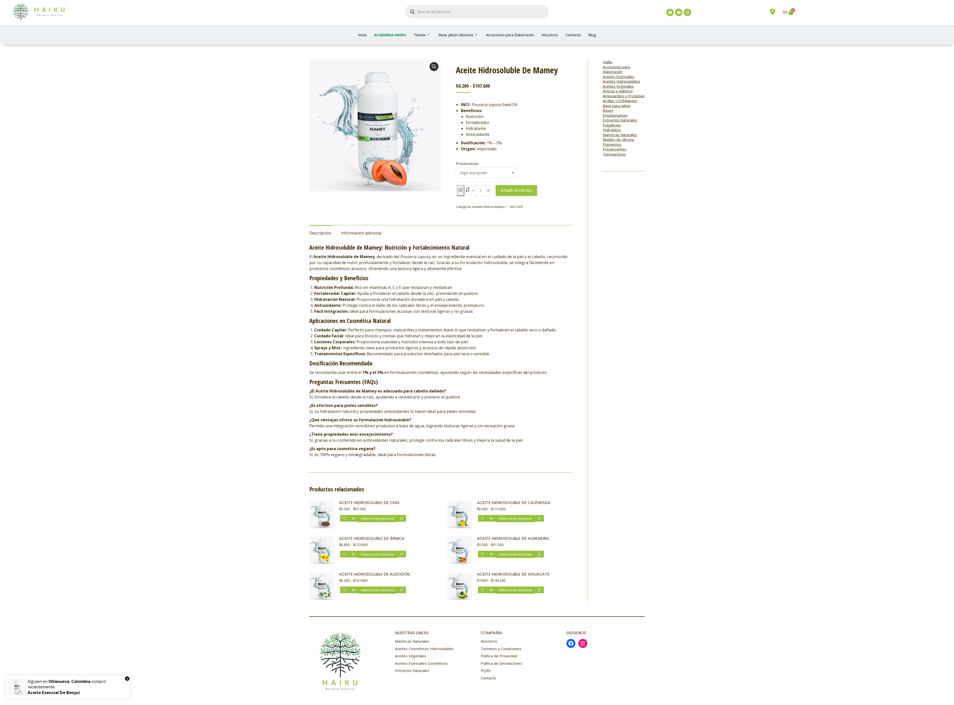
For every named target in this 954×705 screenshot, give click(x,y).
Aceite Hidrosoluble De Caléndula (513, 503)
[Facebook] (670, 12)
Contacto (573, 34)
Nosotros (550, 34)
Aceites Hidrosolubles (488, 206)
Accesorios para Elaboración (510, 34)
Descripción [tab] (320, 233)
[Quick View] (353, 518)
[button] (434, 66)
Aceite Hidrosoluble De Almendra (513, 538)
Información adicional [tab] (361, 233)
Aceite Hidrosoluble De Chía (369, 503)
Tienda (419, 34)
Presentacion (467, 163)
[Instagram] (687, 12)
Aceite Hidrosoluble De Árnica (371, 538)
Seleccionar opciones (377, 518)
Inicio (362, 34)
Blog (592, 34)
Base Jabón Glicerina (455, 34)
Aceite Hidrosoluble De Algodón (374, 574)
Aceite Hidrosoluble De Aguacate (513, 574)
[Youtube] (678, 12)
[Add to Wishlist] (460, 190)
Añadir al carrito (516, 190)
